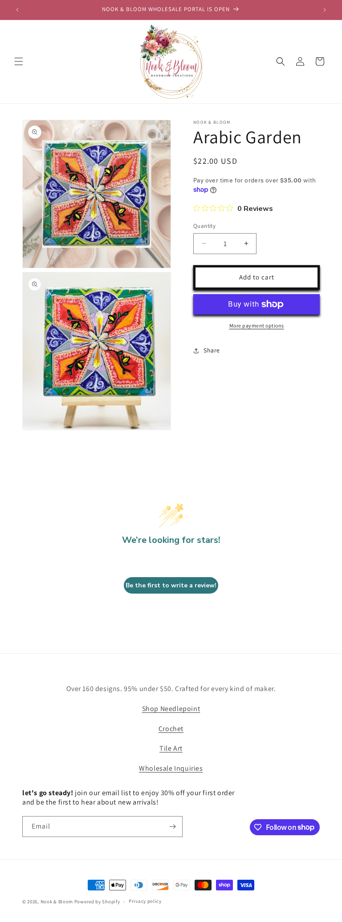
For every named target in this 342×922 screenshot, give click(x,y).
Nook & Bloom (57, 901)
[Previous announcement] (17, 10)
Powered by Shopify (97, 901)
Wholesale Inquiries (171, 768)
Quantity (204, 226)
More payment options (256, 325)
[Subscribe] (172, 826)
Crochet (171, 728)
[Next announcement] (324, 10)
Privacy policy (145, 901)
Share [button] (212, 350)
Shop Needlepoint (171, 708)
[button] (18, 61)
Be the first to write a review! (171, 585)
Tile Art (171, 748)
